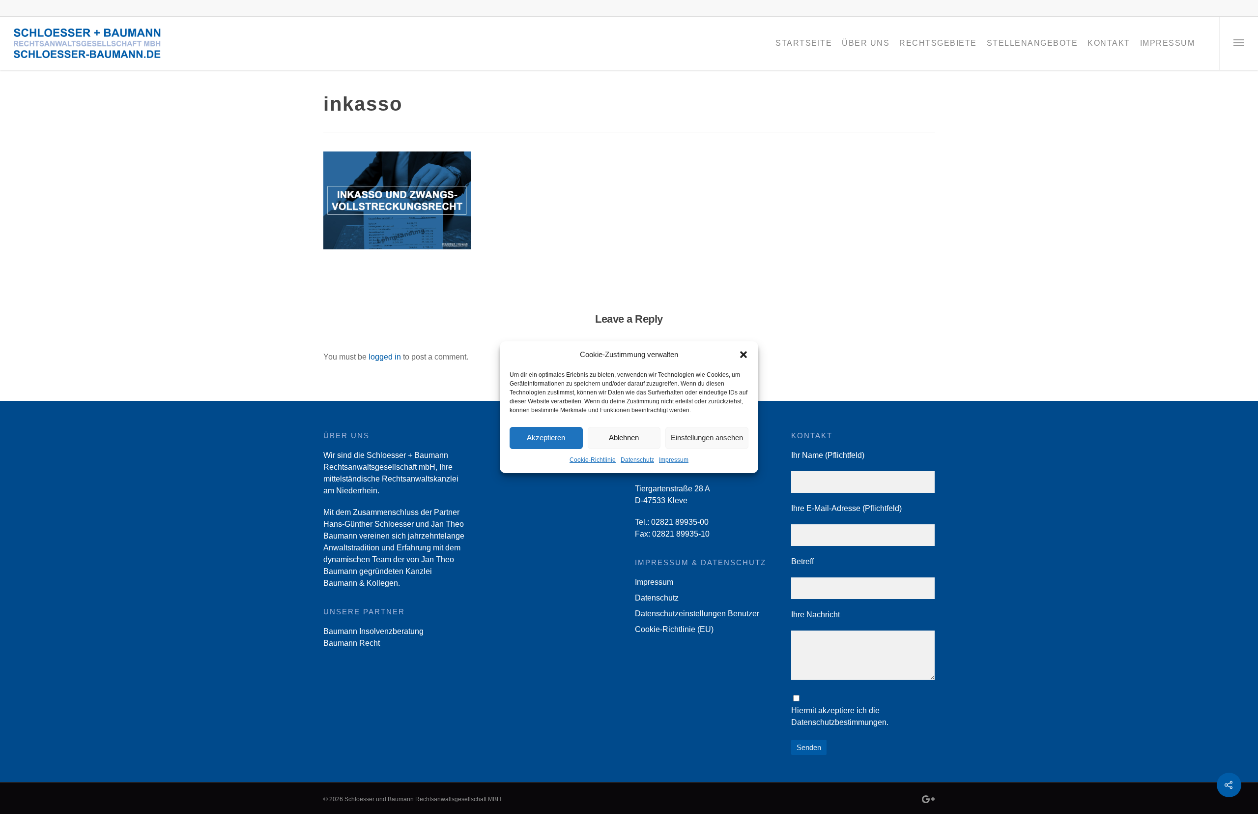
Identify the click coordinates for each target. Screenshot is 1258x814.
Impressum (673, 459)
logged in (385, 357)
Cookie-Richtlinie (593, 459)
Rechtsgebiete (938, 43)
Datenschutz (637, 459)
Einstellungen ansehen (707, 437)
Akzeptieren (546, 437)
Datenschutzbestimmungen (838, 722)
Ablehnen (624, 437)
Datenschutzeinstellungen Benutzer (697, 613)
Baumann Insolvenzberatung (373, 631)
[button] (743, 355)
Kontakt (1108, 43)
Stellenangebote (1032, 43)
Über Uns (865, 43)
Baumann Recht (351, 643)
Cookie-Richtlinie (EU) (674, 629)
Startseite (803, 43)
